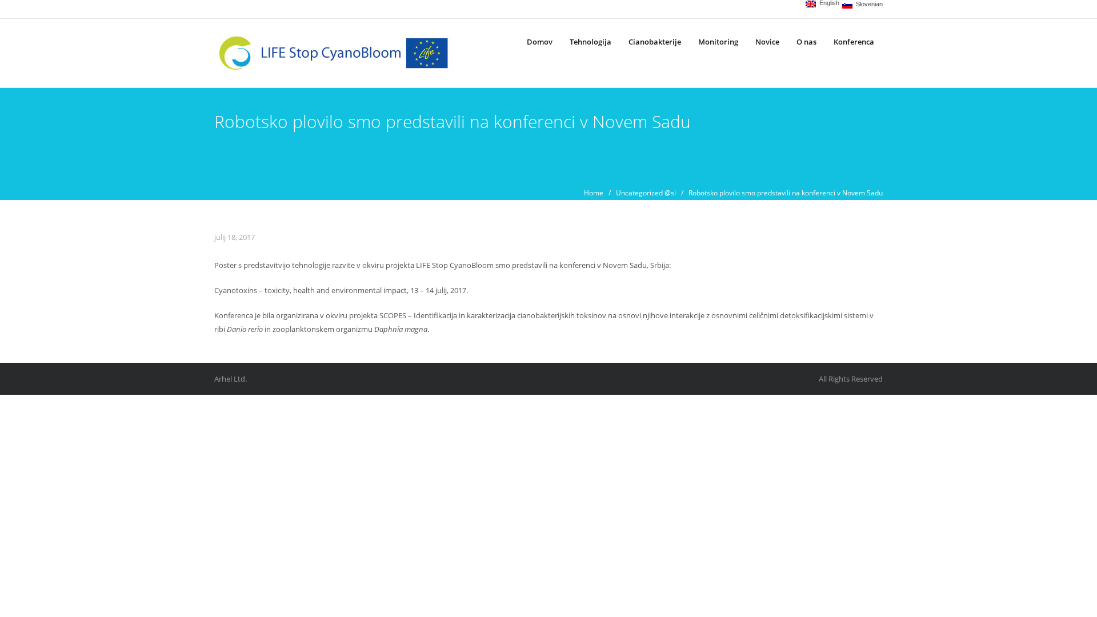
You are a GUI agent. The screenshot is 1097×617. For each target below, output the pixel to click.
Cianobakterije (654, 42)
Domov (539, 42)
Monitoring (718, 42)
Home (593, 193)
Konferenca (854, 42)
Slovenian (867, 4)
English (827, 3)
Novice (767, 42)
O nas (806, 42)
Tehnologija (590, 42)
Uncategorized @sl (646, 193)
